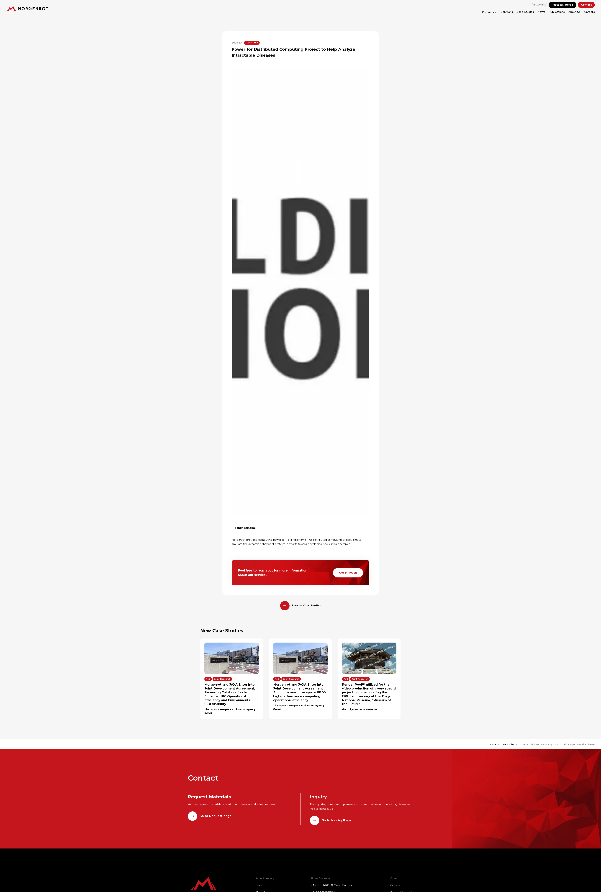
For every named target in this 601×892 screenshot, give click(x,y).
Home (493, 744)
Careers (589, 11)
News (541, 11)
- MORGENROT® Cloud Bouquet (332, 885)
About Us (574, 11)
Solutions (507, 11)
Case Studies (525, 11)
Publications (557, 11)
